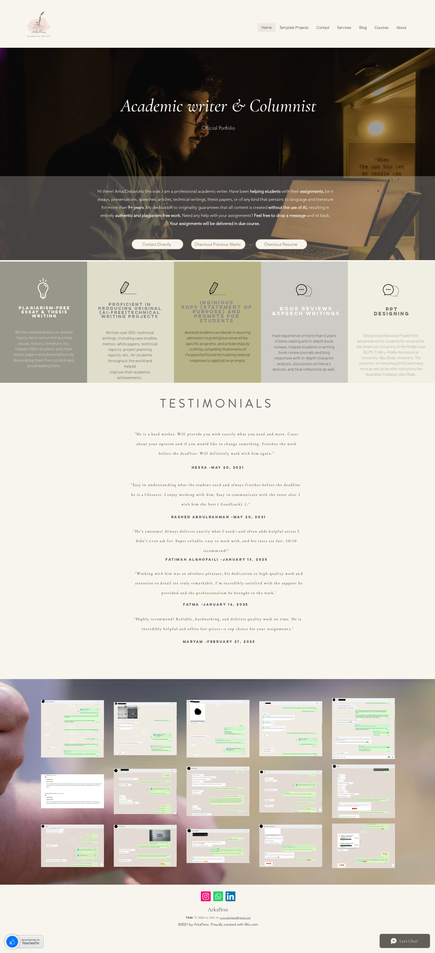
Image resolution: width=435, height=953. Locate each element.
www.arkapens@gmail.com (235, 917)
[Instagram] (206, 896)
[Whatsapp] (218, 896)
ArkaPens (218, 909)
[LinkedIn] (230, 896)
